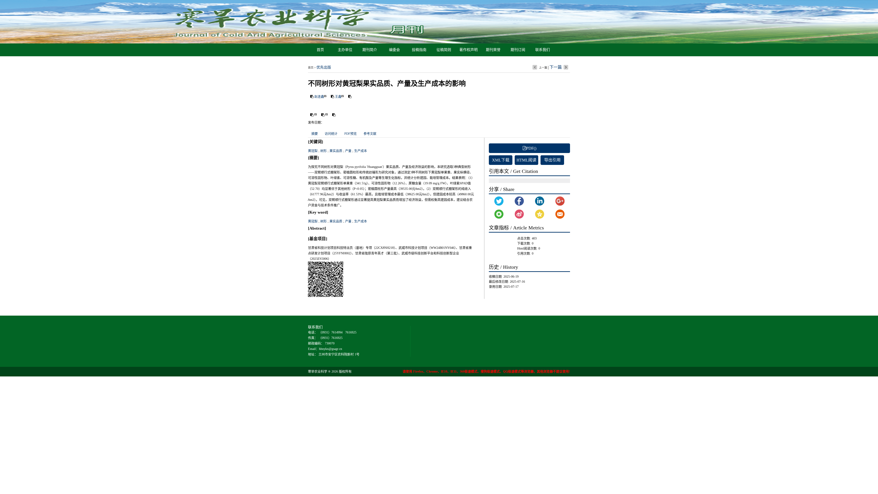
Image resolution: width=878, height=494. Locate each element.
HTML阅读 (526, 160)
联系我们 (542, 50)
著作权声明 (468, 50)
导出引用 (552, 160)
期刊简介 (369, 50)
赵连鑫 (319, 96)
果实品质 (335, 151)
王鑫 (338, 96)
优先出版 (323, 67)
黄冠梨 (313, 151)
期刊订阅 (518, 50)
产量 (348, 151)
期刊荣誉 (493, 50)
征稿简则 (443, 50)
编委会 (394, 50)
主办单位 (345, 50)
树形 (323, 151)
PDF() (531, 148)
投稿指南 (419, 50)
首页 (320, 50)
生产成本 (360, 151)
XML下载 (500, 160)
